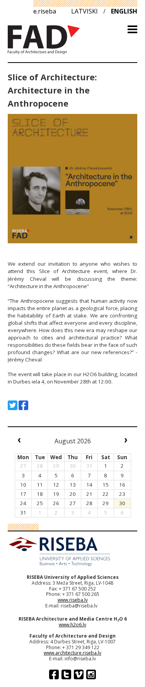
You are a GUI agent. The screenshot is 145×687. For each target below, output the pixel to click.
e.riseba (44, 11)
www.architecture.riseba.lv (72, 653)
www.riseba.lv (73, 600)
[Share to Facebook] (23, 405)
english (124, 11)
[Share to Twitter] (12, 405)
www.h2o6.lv (72, 624)
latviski (84, 11)
